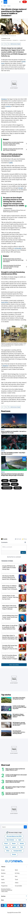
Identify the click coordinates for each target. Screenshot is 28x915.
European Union (18, 850)
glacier (14, 847)
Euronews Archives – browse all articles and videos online (6, 890)
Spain (19, 839)
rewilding (13, 480)
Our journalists (18, 885)
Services (3, 896)
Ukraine (22, 843)
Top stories (6, 695)
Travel (16, 879)
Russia (14, 843)
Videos (16, 882)
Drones (14, 854)
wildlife (5, 480)
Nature (9, 5)
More (2, 900)
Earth (5, 5)
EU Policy (17, 873)
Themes (3, 866)
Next (16, 876)
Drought (15, 484)
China (7, 850)
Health (2, 879)
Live (25, 1)
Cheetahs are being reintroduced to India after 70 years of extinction (13, 149)
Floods (6, 843)
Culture (3, 882)
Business (3, 873)
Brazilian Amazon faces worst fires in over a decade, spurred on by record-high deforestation (13, 260)
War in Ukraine (10, 839)
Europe (3, 870)
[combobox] (14, 826)
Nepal (6, 847)
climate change (7, 487)
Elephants (5, 484)
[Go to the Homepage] (5, 2)
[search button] (25, 826)
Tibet (21, 847)
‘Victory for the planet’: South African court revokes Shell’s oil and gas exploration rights (12, 267)
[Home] (1, 5)
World (16, 870)
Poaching (17, 487)
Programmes (4, 885)
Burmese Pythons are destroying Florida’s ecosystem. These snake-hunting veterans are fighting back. (13, 144)
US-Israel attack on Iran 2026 (14, 836)
